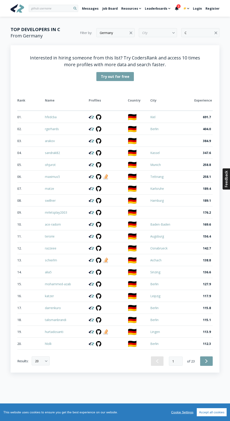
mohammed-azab (58, 284)
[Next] (206, 361)
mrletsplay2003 (56, 212)
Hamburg (157, 200)
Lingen (155, 332)
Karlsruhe (157, 188)
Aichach (155, 260)
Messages (90, 8)
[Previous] (157, 361)
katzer (49, 296)
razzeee (50, 248)
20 (37, 361)
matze (49, 188)
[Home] (20, 8)
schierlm (51, 260)
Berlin (154, 129)
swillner (50, 200)
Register (212, 8)
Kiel (152, 117)
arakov (50, 141)
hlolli (48, 344)
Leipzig (155, 296)
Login (197, 8)
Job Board (110, 8)
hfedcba (51, 117)
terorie (50, 236)
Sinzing (155, 272)
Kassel (155, 153)
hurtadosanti (54, 332)
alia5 (48, 272)
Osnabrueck (159, 248)
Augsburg (157, 236)
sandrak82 (52, 153)
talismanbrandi (55, 320)
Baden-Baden (160, 224)
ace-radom (53, 224)
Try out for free (115, 76)
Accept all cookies (211, 412)
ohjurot (50, 165)
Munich (155, 165)
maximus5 (52, 176)
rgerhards (52, 129)
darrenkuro (53, 308)
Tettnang (157, 176)
